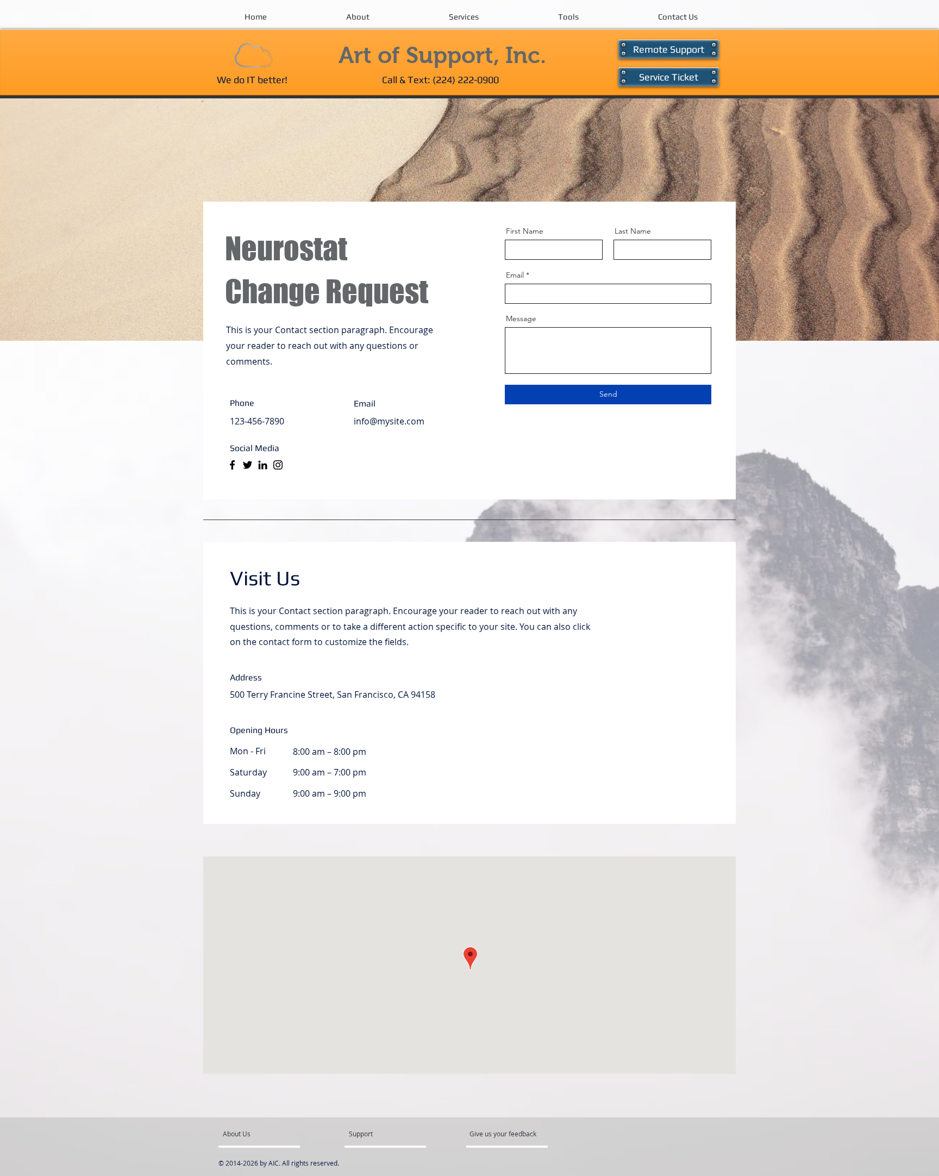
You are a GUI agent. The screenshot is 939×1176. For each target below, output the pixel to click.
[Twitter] (247, 465)
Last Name (633, 231)
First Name (524, 231)
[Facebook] (232, 465)
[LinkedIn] (262, 465)
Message (521, 318)
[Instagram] (278, 465)
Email (515, 275)
